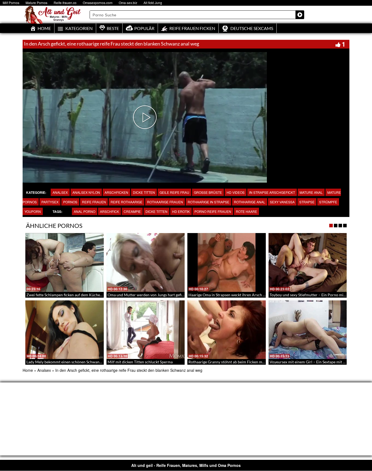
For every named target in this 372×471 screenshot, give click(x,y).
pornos (70, 202)
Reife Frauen (94, 202)
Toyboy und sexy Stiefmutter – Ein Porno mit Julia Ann (315, 294)
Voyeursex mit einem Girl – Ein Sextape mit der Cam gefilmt (320, 362)
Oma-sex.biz (128, 2)
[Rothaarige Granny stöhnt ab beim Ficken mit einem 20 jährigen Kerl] (226, 329)
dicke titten (144, 192)
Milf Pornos (11, 2)
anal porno (84, 211)
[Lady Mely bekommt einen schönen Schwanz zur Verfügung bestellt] (64, 329)
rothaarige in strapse (208, 202)
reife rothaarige (126, 202)
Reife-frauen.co (65, 2)
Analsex (60, 192)
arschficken (116, 192)
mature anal (311, 192)
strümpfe (328, 202)
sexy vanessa (282, 202)
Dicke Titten (156, 211)
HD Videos (236, 192)
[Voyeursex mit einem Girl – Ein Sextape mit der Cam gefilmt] (308, 329)
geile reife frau (174, 192)
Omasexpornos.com (97, 2)
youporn (33, 211)
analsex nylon (86, 192)
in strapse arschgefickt (272, 192)
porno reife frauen (212, 211)
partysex (50, 202)
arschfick (109, 211)
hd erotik (181, 211)
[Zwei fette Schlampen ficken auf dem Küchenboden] (64, 262)
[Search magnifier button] (299, 14)
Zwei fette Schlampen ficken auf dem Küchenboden (69, 294)
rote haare (246, 211)
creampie (132, 211)
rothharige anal (249, 202)
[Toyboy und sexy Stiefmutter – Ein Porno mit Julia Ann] (308, 262)
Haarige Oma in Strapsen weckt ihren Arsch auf (228, 294)
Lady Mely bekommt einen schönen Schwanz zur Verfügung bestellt (82, 362)
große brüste (208, 192)
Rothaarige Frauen (165, 202)
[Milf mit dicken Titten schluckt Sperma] (145, 329)
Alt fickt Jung (153, 2)
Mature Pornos (36, 2)
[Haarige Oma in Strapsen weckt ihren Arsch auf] (226, 262)
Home (28, 370)
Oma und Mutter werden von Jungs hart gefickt (147, 294)
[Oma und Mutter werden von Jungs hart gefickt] (145, 262)
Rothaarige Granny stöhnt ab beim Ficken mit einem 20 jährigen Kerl (246, 362)
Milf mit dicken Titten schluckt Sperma (140, 362)
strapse (307, 202)
